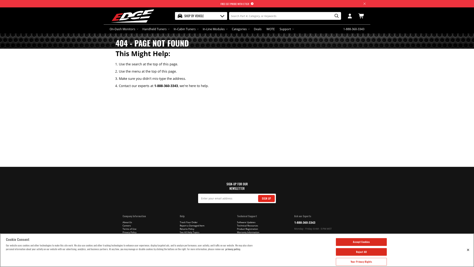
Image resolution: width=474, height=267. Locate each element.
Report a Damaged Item (192, 225)
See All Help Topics (189, 232)
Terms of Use (129, 229)
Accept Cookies (361, 242)
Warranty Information (248, 232)
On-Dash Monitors (122, 29)
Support (285, 29)
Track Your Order (189, 222)
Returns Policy (187, 229)
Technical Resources (247, 225)
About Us (127, 222)
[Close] (468, 250)
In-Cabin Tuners (185, 29)
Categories (239, 29)
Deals (258, 29)
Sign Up (266, 198)
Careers (127, 225)
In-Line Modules (214, 29)
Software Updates (246, 222)
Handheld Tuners (154, 29)
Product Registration (247, 229)
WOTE (270, 29)
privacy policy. (233, 249)
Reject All (361, 252)
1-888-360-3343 (304, 223)
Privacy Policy (129, 232)
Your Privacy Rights (361, 261)
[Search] (335, 16)
